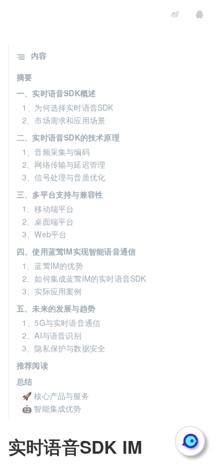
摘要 (24, 76)
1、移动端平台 (48, 208)
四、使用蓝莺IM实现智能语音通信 (76, 251)
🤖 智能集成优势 (51, 408)
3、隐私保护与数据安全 (63, 348)
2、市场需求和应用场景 (63, 120)
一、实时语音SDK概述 (56, 92)
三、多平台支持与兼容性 (60, 194)
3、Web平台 (44, 234)
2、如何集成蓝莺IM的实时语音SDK (84, 278)
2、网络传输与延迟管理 (63, 164)
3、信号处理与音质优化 (63, 177)
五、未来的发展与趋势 (56, 308)
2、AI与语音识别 (51, 335)
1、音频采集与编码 (56, 151)
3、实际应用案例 (52, 291)
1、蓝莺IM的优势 (52, 265)
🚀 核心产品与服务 (55, 395)
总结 (24, 381)
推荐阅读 (32, 365)
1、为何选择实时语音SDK (68, 107)
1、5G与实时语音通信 (61, 322)
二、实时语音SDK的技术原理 (68, 137)
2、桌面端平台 (48, 221)
